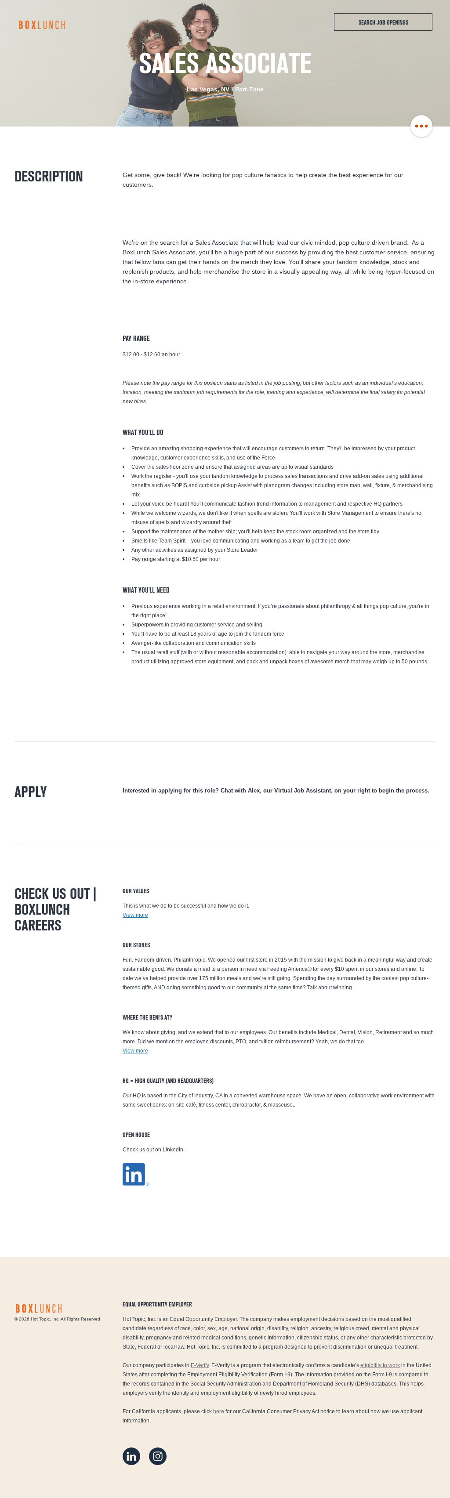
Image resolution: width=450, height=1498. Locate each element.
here (218, 1411)
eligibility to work (380, 1365)
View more (135, 915)
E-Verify (200, 1365)
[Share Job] (421, 126)
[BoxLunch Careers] (42, 25)
